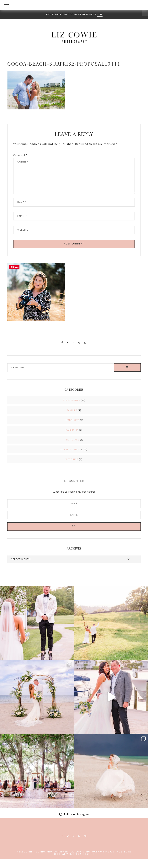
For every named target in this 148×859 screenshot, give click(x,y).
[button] (74, 5)
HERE (100, 14)
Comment (20, 155)
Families (72, 410)
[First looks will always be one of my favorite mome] (37, 623)
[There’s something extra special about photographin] (111, 623)
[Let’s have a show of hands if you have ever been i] (111, 697)
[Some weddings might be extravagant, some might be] (37, 697)
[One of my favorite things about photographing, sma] (37, 771)
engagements (71, 400)
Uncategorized (71, 449)
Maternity (72, 429)
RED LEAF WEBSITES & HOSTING (74, 853)
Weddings (72, 459)
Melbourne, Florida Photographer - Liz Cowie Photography (74, 37)
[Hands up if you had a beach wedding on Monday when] (111, 771)
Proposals (72, 439)
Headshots (72, 420)
